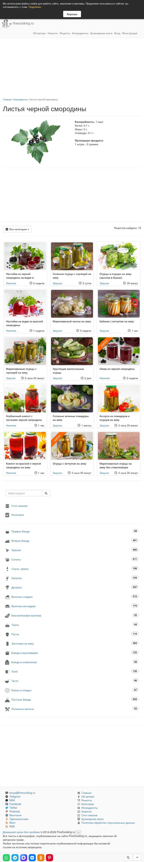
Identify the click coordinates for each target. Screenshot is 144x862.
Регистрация (129, 33)
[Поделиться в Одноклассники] (40, 857)
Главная (7, 99)
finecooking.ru (23, 23)
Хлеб (74, 671)
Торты (74, 625)
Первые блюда (74, 531)
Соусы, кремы (74, 568)
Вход (117, 33)
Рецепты (65, 33)
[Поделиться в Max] (23, 857)
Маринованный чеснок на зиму (72, 321)
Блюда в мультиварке (74, 653)
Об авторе (39, 33)
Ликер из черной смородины (117, 369)
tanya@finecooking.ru (22, 793)
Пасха (74, 634)
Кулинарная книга (101, 33)
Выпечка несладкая (74, 606)
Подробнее (34, 7)
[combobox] (24, 493)
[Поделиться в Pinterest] (49, 857)
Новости (53, 33)
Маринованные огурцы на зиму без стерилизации (116, 465)
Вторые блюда (74, 540)
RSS (12, 826)
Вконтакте (15, 815)
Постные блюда (74, 699)
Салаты (74, 559)
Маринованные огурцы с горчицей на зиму (21, 370)
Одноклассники (18, 819)
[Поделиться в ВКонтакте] (32, 857)
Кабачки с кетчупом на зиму (117, 321)
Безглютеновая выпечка (74, 615)
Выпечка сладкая (74, 597)
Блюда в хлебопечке (74, 662)
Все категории (18, 229)
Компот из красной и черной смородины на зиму (23, 465)
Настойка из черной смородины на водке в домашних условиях (20, 277)
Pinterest (14, 811)
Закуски (57, 283)
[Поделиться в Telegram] (15, 857)
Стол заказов (19, 506)
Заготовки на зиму (74, 643)
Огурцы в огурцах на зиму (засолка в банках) (115, 275)
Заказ (104, 343)
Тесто (74, 681)
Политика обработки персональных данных (108, 822)
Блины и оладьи (74, 690)
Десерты (74, 587)
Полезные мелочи (74, 709)
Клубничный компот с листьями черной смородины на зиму (24, 419)
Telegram (15, 796)
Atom (12, 822)
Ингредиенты (80, 33)
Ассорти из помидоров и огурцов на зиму (115, 418)
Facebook (15, 804)
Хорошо (72, 14)
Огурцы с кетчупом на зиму (69, 463)
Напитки (11, 283)
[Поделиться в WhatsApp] (6, 857)
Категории (17, 514)
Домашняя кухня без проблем (21, 832)
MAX (12, 800)
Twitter (13, 807)
